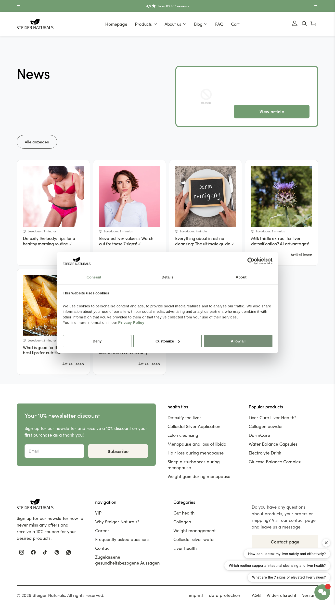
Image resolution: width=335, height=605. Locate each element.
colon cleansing (183, 435)
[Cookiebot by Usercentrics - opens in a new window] (251, 261)
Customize (164, 341)
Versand (310, 595)
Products (143, 24)
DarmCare (259, 435)
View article (271, 111)
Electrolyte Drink (265, 453)
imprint (196, 595)
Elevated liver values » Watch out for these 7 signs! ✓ (126, 241)
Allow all (238, 341)
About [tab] (241, 277)
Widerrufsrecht (281, 595)
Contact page (285, 541)
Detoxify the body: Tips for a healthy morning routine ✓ (49, 241)
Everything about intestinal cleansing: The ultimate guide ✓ (205, 241)
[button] (19, 6)
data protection (224, 595)
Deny (97, 341)
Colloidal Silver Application (194, 426)
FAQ (219, 24)
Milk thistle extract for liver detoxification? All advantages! (280, 241)
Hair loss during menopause (196, 453)
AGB (256, 595)
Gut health (183, 513)
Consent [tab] (94, 277)
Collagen (182, 522)
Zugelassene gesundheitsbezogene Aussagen (127, 560)
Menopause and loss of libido (197, 444)
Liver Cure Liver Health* (272, 417)
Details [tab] (168, 277)
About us (173, 24)
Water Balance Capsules (273, 444)
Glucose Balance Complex (275, 462)
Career (102, 530)
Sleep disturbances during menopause (194, 464)
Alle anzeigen (37, 141)
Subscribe (118, 451)
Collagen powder (266, 426)
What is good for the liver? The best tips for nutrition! (51, 350)
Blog (198, 24)
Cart (235, 24)
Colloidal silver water (194, 539)
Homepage (116, 24)
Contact (103, 548)
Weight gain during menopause (199, 476)
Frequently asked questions (122, 539)
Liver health (185, 548)
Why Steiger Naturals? (117, 522)
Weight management (194, 530)
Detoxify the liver (184, 417)
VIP (98, 513)
